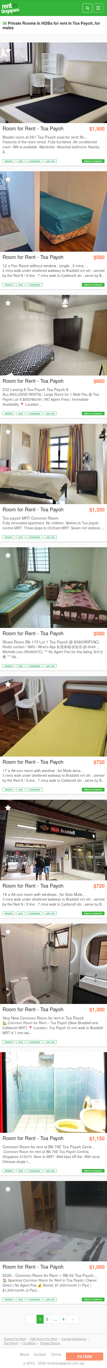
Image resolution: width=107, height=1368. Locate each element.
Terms (56, 1354)
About (24, 1354)
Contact (40, 1354)
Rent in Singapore (10, 8)
